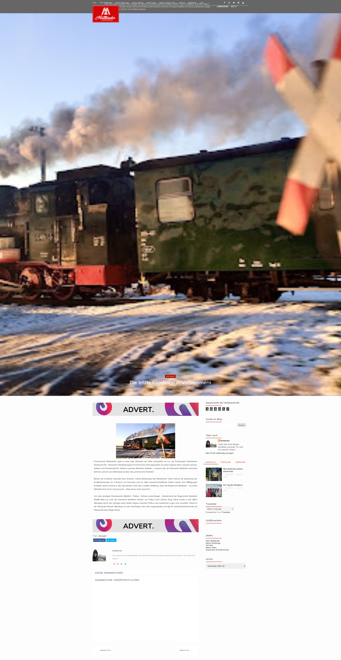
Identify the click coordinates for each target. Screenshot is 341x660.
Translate (226, 512)
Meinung (241, 462)
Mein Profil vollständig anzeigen (220, 453)
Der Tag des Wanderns (233, 485)
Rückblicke (192, 3)
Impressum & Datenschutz (217, 550)
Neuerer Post (105, 650)
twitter (112, 540)
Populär (226, 462)
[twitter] (234, 3)
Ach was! (170, 376)
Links (202, 3)
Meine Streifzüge (122, 3)
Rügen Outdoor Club (167, 3)
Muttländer (162, 388)
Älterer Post (184, 650)
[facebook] (224, 3)
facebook (100, 540)
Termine (182, 3)
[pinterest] (238, 3)
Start (94, 3)
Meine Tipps (151, 3)
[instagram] (229, 3)
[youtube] (243, 3)
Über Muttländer (106, 3)
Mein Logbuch (137, 3)
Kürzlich (211, 462)
